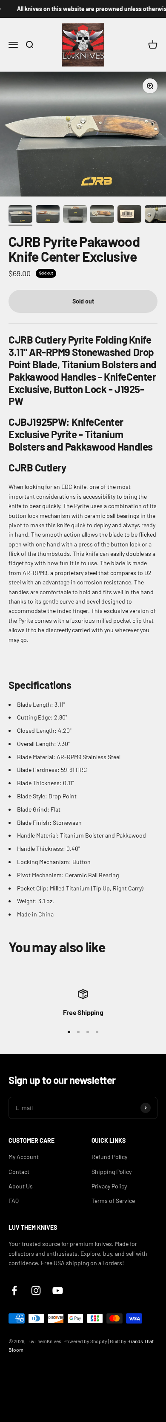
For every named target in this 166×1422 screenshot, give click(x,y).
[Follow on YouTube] (57, 1290)
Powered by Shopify (85, 1341)
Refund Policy (109, 1156)
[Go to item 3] (75, 215)
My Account (24, 1156)
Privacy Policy (109, 1186)
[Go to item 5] (129, 215)
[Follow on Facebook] (14, 1290)
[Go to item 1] (20, 215)
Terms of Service (113, 1200)
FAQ (14, 1200)
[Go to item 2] (48, 215)
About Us (21, 1186)
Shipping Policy (112, 1171)
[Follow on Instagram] (36, 1290)
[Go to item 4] (102, 215)
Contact (19, 1171)
